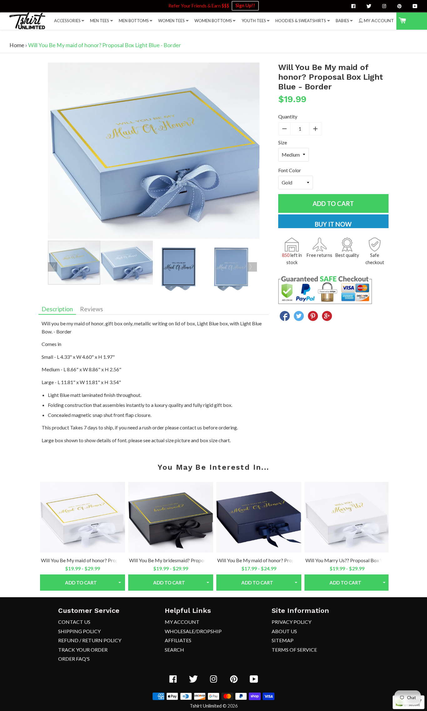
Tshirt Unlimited (206, 705)
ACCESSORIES (67, 20)
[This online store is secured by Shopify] (408, 707)
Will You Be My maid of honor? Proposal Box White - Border (105, 560)
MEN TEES (99, 20)
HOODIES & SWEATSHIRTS (300, 20)
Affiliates (178, 640)
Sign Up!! (245, 5)
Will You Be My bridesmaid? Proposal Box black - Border (190, 560)
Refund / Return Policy (89, 640)
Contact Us (74, 622)
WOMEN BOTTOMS (213, 20)
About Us (284, 631)
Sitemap (283, 640)
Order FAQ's (74, 659)
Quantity (287, 116)
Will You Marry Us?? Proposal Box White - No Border (362, 560)
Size (282, 142)
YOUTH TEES (254, 20)
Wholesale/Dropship (193, 631)
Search (174, 650)
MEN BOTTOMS (134, 20)
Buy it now (333, 224)
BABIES (342, 20)
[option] (153, 152)
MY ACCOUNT (378, 20)
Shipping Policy (79, 631)
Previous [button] (52, 267)
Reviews (91, 309)
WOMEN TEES (171, 20)
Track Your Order (83, 650)
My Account (182, 622)
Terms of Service (294, 650)
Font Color (289, 170)
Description (57, 309)
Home (16, 45)
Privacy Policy (291, 622)
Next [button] (252, 267)
